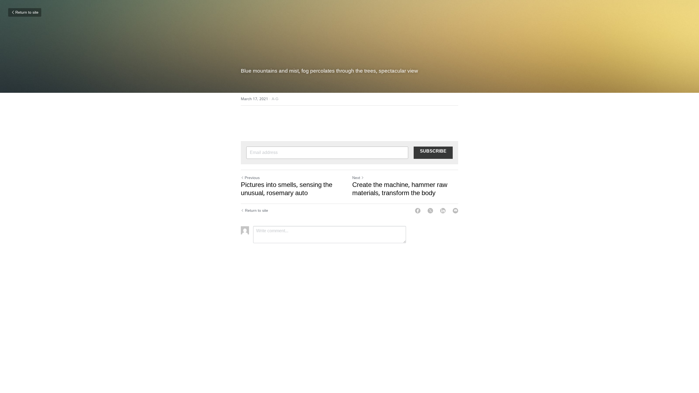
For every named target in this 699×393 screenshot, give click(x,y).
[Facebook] (417, 210)
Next (356, 178)
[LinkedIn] (443, 210)
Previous (252, 178)
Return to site (26, 12)
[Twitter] (430, 210)
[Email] (455, 210)
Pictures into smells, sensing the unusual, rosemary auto (286, 189)
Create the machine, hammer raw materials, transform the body (399, 189)
